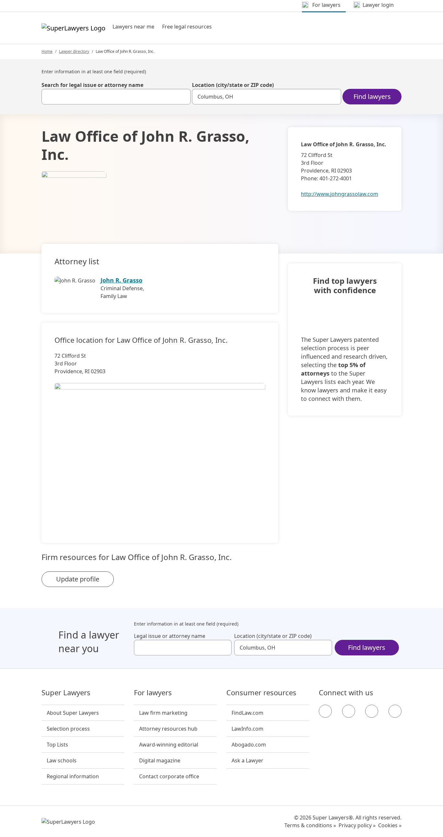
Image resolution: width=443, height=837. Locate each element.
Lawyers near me (133, 26)
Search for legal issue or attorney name (92, 85)
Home (47, 51)
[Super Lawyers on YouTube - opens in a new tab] (371, 711)
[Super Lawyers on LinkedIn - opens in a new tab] (395, 711)
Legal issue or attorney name (169, 636)
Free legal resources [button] (187, 26)
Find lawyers (372, 96)
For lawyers (153, 692)
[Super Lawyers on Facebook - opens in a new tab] (325, 711)
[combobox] (116, 96)
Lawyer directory (74, 51)
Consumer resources (261, 692)
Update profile (77, 579)
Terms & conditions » (310, 825)
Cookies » (389, 825)
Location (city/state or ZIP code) (233, 85)
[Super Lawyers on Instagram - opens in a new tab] (348, 711)
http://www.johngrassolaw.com (339, 193)
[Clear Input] (183, 97)
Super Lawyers (66, 692)
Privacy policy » (357, 825)
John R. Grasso (121, 280)
